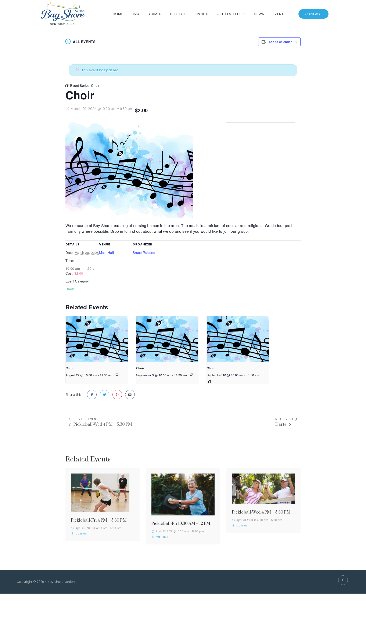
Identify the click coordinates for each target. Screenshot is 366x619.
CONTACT (313, 13)
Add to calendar (280, 42)
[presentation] (97, 339)
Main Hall (106, 252)
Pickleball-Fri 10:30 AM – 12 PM (180, 523)
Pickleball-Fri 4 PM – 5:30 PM (98, 520)
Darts (281, 424)
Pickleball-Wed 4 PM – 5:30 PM (102, 424)
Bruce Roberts (144, 252)
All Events (84, 41)
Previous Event (85, 419)
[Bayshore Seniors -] (62, 14)
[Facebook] (343, 580)
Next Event (284, 419)
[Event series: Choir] (117, 374)
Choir (69, 289)
